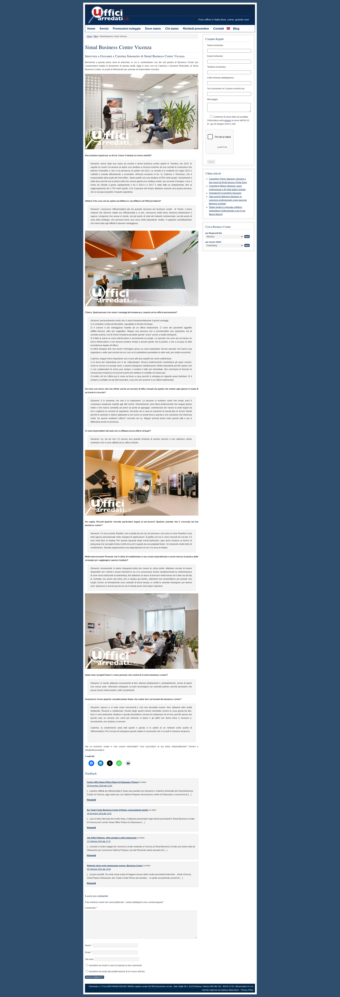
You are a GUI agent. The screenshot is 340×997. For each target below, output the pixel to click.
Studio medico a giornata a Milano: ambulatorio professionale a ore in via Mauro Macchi (227, 211)
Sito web (89, 959)
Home (89, 36)
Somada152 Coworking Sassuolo (225, 193)
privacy (227, 120)
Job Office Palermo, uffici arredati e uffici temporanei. (112, 838)
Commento (91, 908)
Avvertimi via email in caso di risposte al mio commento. (115, 965)
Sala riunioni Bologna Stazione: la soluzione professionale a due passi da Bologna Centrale (228, 200)
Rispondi (91, 800)
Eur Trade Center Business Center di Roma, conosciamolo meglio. (118, 810)
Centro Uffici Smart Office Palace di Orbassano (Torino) (113, 782)
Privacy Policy (247, 990)
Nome (88, 945)
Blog (96, 36)
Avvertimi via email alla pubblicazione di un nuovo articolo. (117, 971)
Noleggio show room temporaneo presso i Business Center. (115, 866)
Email (88, 952)
